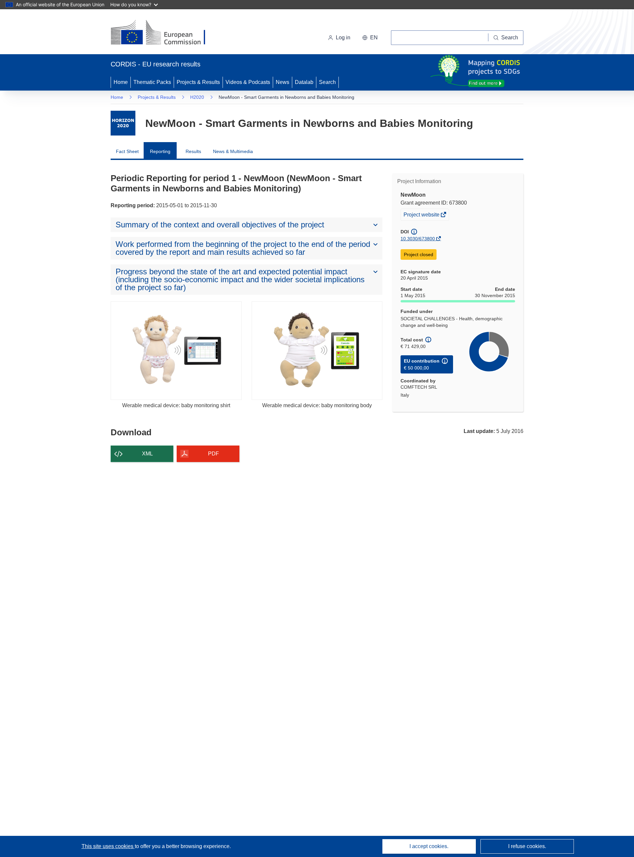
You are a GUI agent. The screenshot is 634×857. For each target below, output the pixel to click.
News (282, 82)
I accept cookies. (428, 846)
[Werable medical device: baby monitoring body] (317, 350)
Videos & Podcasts (248, 82)
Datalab (304, 82)
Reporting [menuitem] (160, 151)
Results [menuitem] (193, 151)
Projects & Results (198, 82)
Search (327, 82)
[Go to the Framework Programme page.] (123, 123)
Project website (422, 216)
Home (121, 82)
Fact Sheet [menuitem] (127, 151)
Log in (343, 37)
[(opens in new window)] (164, 33)
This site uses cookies (108, 846)
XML (147, 453)
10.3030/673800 (418, 238)
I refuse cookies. (527, 846)
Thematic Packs (152, 82)
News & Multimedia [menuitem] (233, 151)
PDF (213, 453)
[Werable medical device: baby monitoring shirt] (176, 350)
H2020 (197, 97)
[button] (370, 37)
